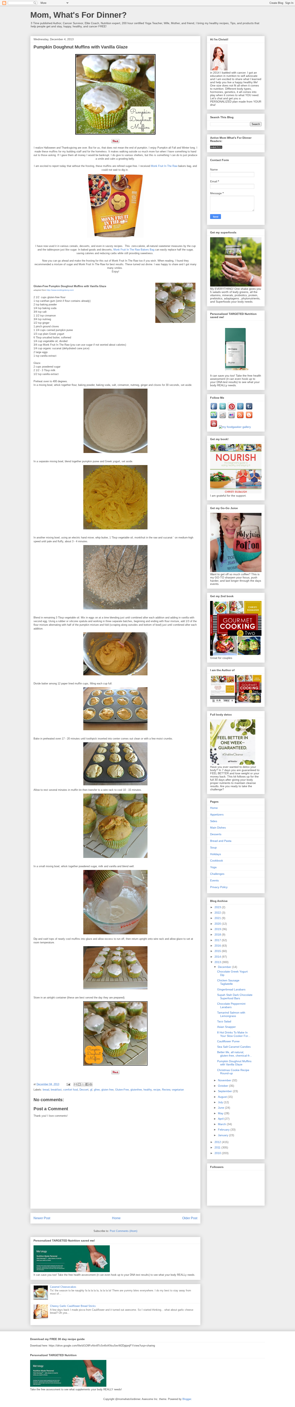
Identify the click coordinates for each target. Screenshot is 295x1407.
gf (91, 1089)
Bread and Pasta (220, 840)
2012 (218, 1142)
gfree (97, 1089)
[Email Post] (68, 1084)
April (221, 1118)
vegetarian (178, 1089)
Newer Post (42, 1218)
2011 (218, 1147)
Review (166, 1089)
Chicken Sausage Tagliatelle (228, 982)
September (225, 1091)
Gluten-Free (122, 1089)
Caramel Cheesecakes (63, 1286)
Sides (213, 821)
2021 (218, 918)
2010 (218, 1153)
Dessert (83, 1089)
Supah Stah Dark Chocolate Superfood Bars (234, 996)
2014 (218, 956)
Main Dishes (218, 827)
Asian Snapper (226, 1026)
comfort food (70, 1089)
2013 (218, 962)
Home (116, 1218)
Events (214, 880)
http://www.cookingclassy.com (60, 290)
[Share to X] (83, 1084)
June (221, 1107)
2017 (218, 940)
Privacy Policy (219, 887)
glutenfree (136, 1089)
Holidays (215, 854)
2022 (218, 912)
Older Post (189, 1218)
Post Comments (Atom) (123, 1230)
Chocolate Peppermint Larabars (231, 1005)
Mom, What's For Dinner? (78, 14)
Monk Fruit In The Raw (164, 165)
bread (46, 1089)
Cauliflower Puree (228, 1041)
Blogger (186, 1399)
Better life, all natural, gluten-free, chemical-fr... (234, 1054)
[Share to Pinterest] (91, 1084)
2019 (218, 929)
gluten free (107, 1089)
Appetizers (217, 814)
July (221, 1102)
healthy (147, 1089)
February (224, 1129)
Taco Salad (224, 1021)
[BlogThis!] (79, 1084)
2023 (218, 907)
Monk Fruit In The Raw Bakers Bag (133, 249)
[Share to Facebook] (87, 1084)
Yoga (213, 867)
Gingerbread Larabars (231, 989)
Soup (213, 847)
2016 (218, 945)
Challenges (217, 873)
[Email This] (75, 1084)
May (221, 1113)
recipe (156, 1089)
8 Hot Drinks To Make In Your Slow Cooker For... (233, 1034)
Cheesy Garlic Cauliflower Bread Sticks (73, 1305)
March (222, 1124)
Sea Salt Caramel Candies (234, 1046)
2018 (218, 934)
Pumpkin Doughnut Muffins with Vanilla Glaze (234, 1063)
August (223, 1096)
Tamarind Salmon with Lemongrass (231, 1014)
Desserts (215, 834)
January (223, 1135)
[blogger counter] (216, 147)
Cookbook (216, 860)
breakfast (56, 1089)
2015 (218, 951)
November (225, 1080)
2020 (218, 923)
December (225, 966)
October (223, 1085)
